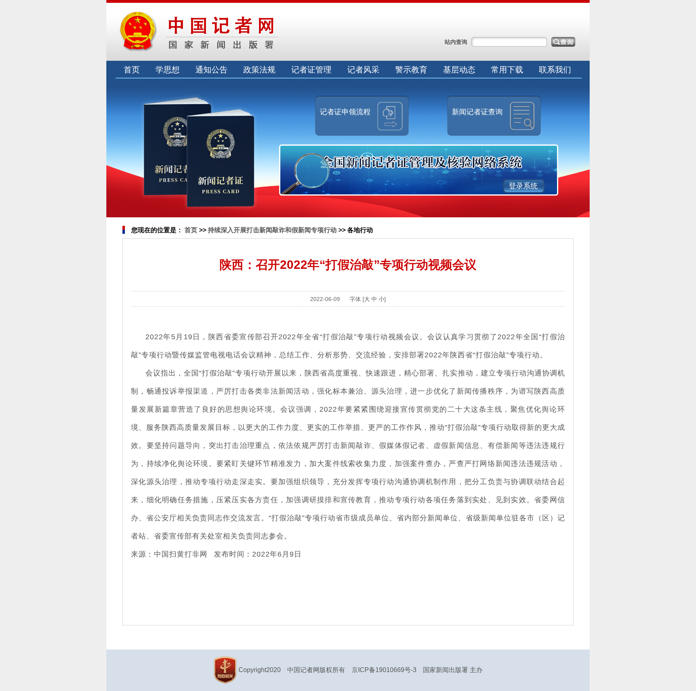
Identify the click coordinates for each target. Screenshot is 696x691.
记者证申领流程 (345, 112)
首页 (132, 69)
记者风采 (363, 69)
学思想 (167, 69)
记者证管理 (311, 69)
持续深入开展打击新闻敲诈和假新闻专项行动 (272, 230)
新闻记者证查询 (477, 112)
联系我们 (555, 69)
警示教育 (411, 69)
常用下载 (507, 69)
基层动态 (459, 69)
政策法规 (259, 69)
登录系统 (523, 186)
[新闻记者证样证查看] (199, 154)
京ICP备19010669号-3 (384, 669)
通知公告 (211, 69)
